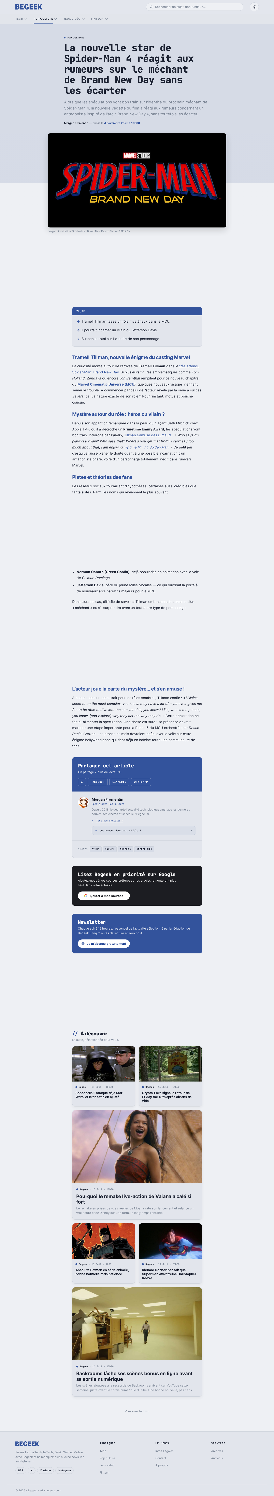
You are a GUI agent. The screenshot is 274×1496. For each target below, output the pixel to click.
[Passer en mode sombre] (254, 6)
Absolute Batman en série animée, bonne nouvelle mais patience (102, 1272)
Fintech (97, 18)
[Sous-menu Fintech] (106, 19)
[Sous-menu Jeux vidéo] (83, 19)
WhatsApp (141, 782)
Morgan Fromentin (76, 123)
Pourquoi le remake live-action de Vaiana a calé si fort (133, 1199)
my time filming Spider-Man (146, 447)
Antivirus (217, 1458)
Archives (217, 1451)
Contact (160, 1458)
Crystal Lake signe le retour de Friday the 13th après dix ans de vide (167, 1097)
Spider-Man (144, 849)
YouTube (45, 1470)
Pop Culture (75, 38)
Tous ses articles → (109, 820)
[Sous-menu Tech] (26, 19)
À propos (161, 1465)
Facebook (97, 782)
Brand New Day (106, 372)
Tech (19, 18)
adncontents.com (50, 1490)
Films (95, 849)
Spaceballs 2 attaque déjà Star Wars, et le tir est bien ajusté (98, 1095)
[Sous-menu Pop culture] (55, 19)
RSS (20, 1470)
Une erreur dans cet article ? (120, 830)
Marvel (109, 849)
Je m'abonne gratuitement (106, 944)
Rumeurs (125, 849)
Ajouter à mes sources (106, 896)
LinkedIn (119, 782)
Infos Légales (164, 1451)
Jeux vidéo (72, 18)
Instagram (64, 1470)
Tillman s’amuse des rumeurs (148, 435)
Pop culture (43, 18)
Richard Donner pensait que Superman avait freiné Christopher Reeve (169, 1274)
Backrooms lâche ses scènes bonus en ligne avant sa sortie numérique (134, 1376)
